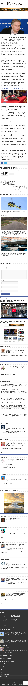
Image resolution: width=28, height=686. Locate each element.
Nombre (3, 280)
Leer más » (3, 359)
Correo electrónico (5, 284)
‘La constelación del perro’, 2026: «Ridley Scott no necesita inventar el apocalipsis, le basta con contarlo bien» (16, 443)
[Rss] (12, 683)
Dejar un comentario (16, 43)
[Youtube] (15, 683)
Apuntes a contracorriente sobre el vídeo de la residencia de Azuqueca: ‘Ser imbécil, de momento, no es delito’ (16, 546)
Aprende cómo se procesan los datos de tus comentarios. (12, 298)
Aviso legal (2, 672)
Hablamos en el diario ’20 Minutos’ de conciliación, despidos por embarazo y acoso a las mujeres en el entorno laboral (16, 460)
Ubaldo (21, 532)
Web (2, 289)
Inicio (2, 14)
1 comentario (16, 532)
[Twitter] (14, 683)
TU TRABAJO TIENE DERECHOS (6, 457)
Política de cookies (3, 676)
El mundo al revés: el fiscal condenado (13, 518)
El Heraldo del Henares (7, 42)
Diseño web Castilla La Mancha (16, 681)
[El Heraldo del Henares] (14, 3)
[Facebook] (13, 683)
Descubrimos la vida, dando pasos (12, 578)
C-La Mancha (6, 14)
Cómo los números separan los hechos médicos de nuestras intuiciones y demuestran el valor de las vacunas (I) (16, 350)
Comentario (4, 268)
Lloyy (23, 519)
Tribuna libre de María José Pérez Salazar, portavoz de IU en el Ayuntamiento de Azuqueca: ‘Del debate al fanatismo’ (13, 399)
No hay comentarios (17, 352)
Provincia (9, 43)
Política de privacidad (4, 674)
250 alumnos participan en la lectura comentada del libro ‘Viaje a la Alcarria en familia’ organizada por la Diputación (9, 182)
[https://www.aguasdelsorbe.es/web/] (14, 9)
